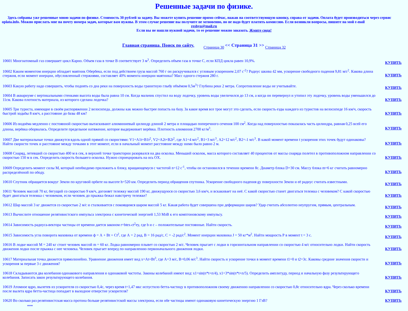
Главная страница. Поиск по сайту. (158, 45)
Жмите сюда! (260, 30)
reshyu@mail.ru (204, 26)
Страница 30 (214, 47)
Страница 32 (275, 47)
